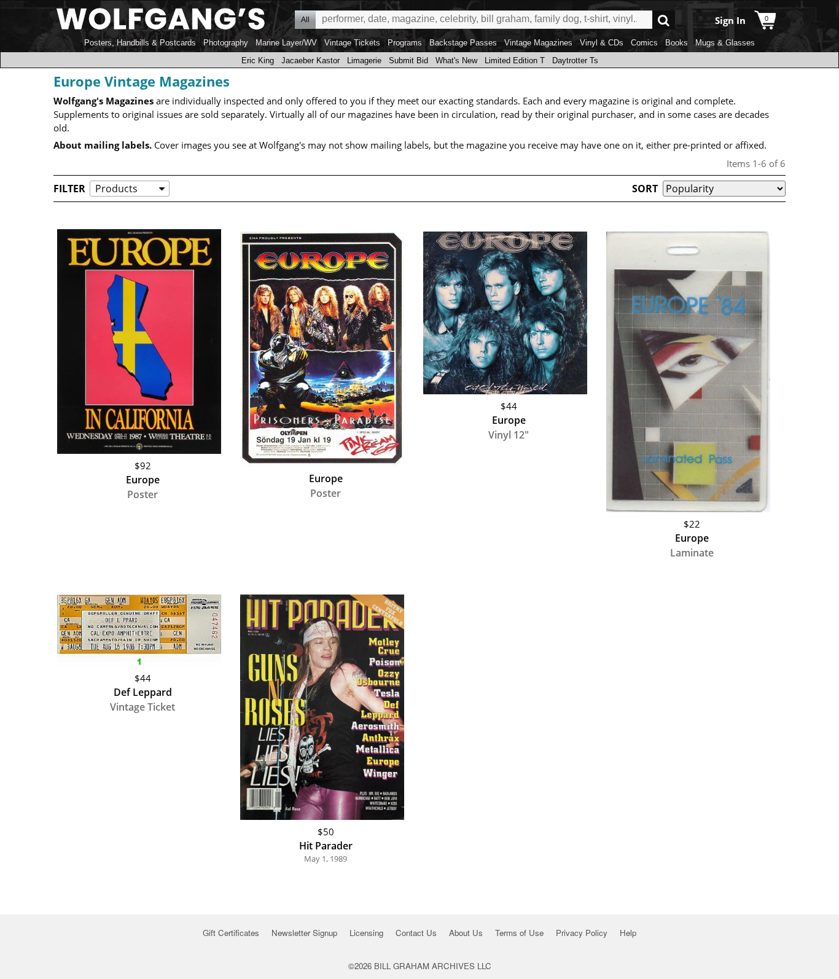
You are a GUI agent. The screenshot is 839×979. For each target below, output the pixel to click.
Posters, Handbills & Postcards (140, 42)
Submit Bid (408, 60)
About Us (466, 932)
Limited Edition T (515, 60)
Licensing (366, 932)
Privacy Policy (581, 932)
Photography (225, 42)
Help (628, 932)
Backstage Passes (463, 42)
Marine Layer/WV (286, 42)
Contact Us (416, 932)
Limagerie (364, 60)
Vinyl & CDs (601, 42)
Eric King (257, 60)
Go (663, 19)
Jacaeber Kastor (310, 60)
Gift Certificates (231, 932)
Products (116, 188)
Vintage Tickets (352, 42)
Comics (644, 42)
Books (676, 42)
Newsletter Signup (304, 932)
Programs (405, 42)
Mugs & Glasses (725, 42)
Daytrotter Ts (575, 60)
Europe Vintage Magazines (141, 81)
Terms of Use (519, 932)
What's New (456, 60)
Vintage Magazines (538, 42)
